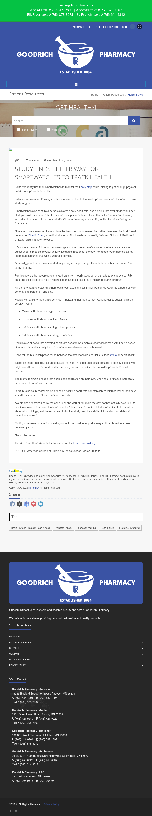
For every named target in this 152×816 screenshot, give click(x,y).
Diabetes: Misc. (63, 527)
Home (94, 94)
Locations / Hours (117, 26)
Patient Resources (113, 94)
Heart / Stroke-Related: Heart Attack (30, 527)
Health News (30, 129)
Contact (14, 653)
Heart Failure (107, 527)
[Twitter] (139, 26)
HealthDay (33, 487)
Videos (56, 129)
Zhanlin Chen (36, 235)
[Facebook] (132, 26)
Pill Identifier (96, 26)
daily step (86, 187)
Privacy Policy (17, 664)
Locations (15, 636)
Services (14, 647)
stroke (113, 355)
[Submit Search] (134, 120)
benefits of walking (84, 443)
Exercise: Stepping (129, 527)
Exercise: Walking (86, 527)
